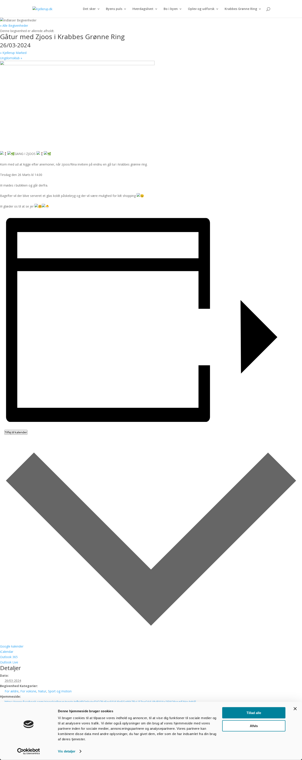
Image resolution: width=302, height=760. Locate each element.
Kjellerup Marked (13, 53)
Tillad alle (254, 713)
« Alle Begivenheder (14, 25)
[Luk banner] (295, 708)
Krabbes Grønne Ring (241, 9)
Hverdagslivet (142, 9)
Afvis (254, 726)
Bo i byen (171, 9)
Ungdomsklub (11, 58)
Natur (42, 691)
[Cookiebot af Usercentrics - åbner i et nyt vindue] (28, 751)
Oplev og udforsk (201, 9)
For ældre (12, 691)
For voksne (28, 691)
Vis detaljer (66, 751)
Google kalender (11, 646)
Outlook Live (9, 662)
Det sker (89, 9)
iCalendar (6, 652)
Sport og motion (60, 691)
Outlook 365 (9, 657)
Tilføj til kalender (16, 432)
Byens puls (114, 9)
